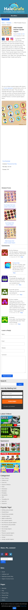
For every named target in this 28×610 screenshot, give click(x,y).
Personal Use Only (12, 163)
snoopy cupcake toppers (8, 539)
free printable (5, 526)
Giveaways (4, 488)
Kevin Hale (16, 263)
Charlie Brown (5, 512)
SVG (3, 497)
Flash (3, 486)
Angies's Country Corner (8, 578)
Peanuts (4, 531)
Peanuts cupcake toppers (8, 533)
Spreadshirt (4, 495)
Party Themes (5, 478)
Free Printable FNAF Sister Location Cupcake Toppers (9, 206)
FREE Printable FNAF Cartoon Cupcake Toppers (9, 241)
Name (3, 334)
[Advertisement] (14, 72)
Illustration (4, 490)
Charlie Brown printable (7, 514)
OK (14, 608)
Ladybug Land (5, 574)
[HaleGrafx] (14, 12)
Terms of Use (5, 595)
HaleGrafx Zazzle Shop (7, 576)
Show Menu (14, 15)
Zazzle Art (4, 503)
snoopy (3, 537)
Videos (3, 600)
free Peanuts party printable (8, 524)
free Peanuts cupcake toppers (9, 522)
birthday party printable (7, 510)
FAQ (3, 590)
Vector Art (4, 501)
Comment (4, 354)
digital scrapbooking (7, 518)
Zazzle (3, 571)
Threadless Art (5, 499)
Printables (9, 22)
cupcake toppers (6, 516)
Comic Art (4, 482)
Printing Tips (5, 597)
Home (3, 22)
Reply (22, 257)
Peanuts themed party (7, 535)
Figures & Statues (6, 484)
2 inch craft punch (8, 88)
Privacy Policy (5, 593)
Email (3, 341)
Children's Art (5, 480)
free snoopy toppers (7, 528)
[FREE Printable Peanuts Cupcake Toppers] (7, 31)
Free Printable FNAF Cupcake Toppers (9, 224)
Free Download (6, 161)
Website (4, 348)
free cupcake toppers (7, 520)
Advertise (4, 588)
